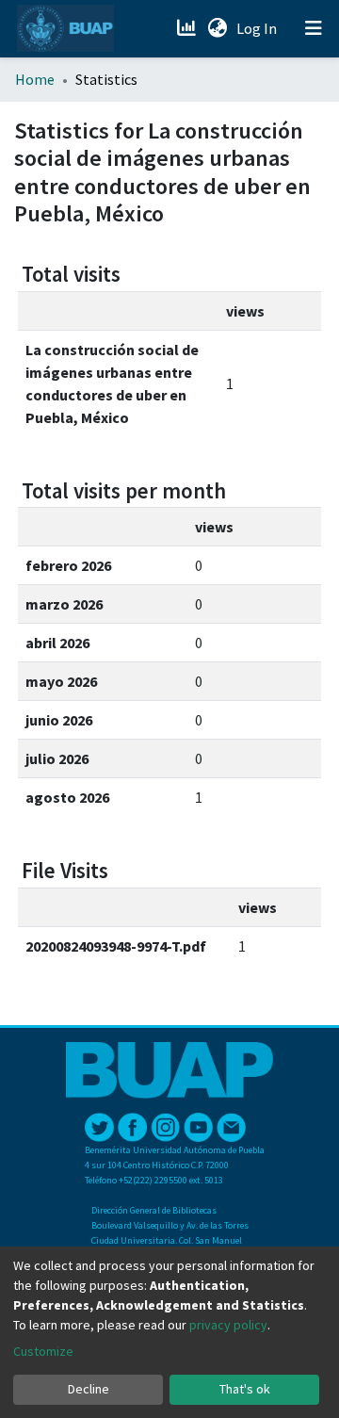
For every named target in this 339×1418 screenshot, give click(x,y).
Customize (43, 1351)
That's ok (244, 1388)
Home (35, 79)
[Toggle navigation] (313, 28)
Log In (258, 28)
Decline (88, 1388)
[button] (217, 28)
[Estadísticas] (188, 28)
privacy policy (228, 1324)
